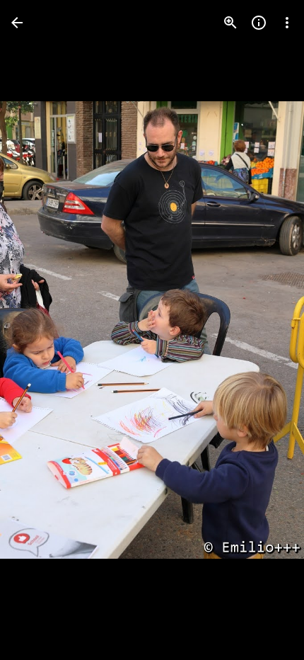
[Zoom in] (230, 22)
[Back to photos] (17, 23)
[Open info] (259, 22)
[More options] (287, 22)
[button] (39, 330)
